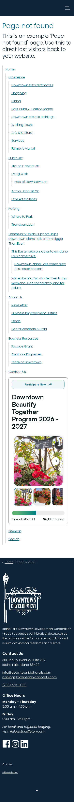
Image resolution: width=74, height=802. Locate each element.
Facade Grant (22, 346)
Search (13, 539)
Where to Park (22, 216)
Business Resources (23, 338)
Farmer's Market (23, 148)
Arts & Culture (21, 132)
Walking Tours (22, 124)
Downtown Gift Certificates (32, 85)
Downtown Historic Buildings (32, 117)
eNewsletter (10, 772)
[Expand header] (68, 8)
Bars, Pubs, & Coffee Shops (32, 109)
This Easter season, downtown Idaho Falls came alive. (39, 253)
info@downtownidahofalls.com (26, 672)
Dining (16, 101)
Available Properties (26, 354)
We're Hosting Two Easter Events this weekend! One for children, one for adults (39, 283)
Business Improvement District (34, 313)
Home (10, 69)
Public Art (15, 158)
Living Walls (19, 174)
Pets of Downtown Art (31, 181)
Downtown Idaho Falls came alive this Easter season (40, 266)
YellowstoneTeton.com (27, 731)
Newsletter (19, 305)
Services (17, 140)
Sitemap (14, 531)
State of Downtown (26, 362)
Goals (16, 321)
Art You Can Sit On (25, 191)
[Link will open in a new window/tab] (6, 744)
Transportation (23, 224)
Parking (14, 208)
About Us (15, 297)
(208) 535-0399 (14, 685)
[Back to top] (37, 790)
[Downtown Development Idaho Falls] (22, 8)
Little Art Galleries (24, 199)
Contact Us (17, 371)
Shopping (18, 93)
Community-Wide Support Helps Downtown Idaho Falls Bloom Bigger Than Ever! (35, 239)
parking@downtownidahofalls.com (29, 677)
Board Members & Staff (29, 329)
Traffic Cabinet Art (25, 166)
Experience (16, 77)
